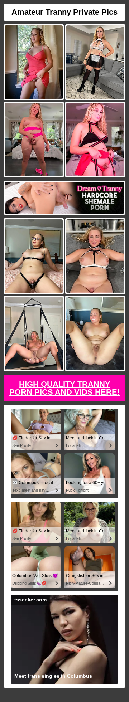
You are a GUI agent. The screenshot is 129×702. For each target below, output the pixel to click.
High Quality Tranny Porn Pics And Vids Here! (64, 388)
